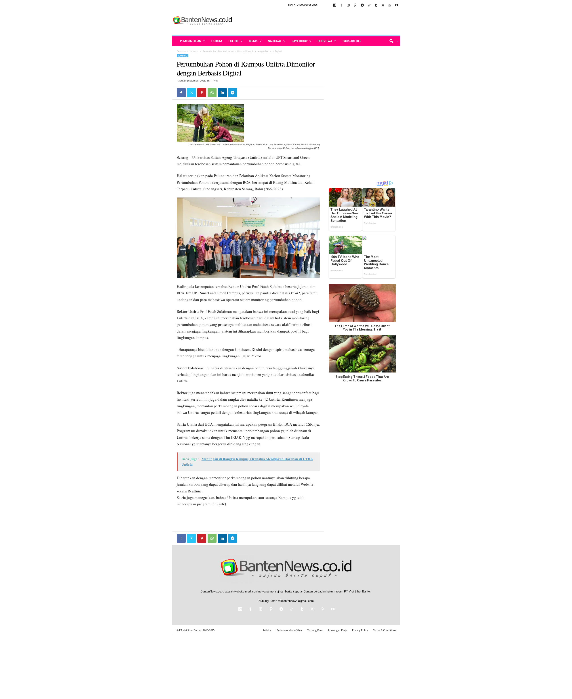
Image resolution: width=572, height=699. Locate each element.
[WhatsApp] (390, 5)
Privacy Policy (360, 630)
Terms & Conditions (384, 630)
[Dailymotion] (334, 5)
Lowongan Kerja (337, 630)
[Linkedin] (222, 92)
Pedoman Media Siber (289, 630)
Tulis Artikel (351, 41)
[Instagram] (348, 5)
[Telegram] (362, 5)
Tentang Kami (315, 630)
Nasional (274, 41)
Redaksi (267, 630)
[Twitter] (383, 5)
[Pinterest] (355, 5)
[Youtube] (397, 5)
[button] (392, 41)
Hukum (216, 41)
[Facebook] (341, 5)
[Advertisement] (319, 21)
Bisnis (253, 41)
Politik (234, 41)
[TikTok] (369, 5)
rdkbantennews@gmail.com (296, 601)
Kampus (194, 51)
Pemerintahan (190, 41)
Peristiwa (325, 41)
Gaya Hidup (299, 41)
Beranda (181, 51)
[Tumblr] (376, 5)
